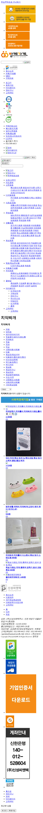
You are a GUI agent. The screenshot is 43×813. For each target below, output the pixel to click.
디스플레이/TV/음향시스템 (28, 276)
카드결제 (9, 183)
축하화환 (14, 283)
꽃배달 (8, 281)
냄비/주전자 (16, 215)
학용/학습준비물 (13, 263)
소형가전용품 (28, 208)
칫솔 (31, 246)
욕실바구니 (15, 256)
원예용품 (14, 230)
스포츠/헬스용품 (27, 235)
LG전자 (9, 139)
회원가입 (9, 85)
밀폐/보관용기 (16, 218)
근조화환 (22, 283)
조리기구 (33, 218)
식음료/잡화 (11, 203)
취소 (33, 157)
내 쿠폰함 (15, 304)
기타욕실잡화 (25, 261)
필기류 (24, 190)
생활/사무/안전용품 (19, 205)
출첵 (12, 306)
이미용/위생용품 (25, 230)
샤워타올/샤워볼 (17, 248)
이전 (8, 612)
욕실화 (38, 253)
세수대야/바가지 (24, 243)
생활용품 (9, 223)
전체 (8, 329)
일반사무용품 (11, 131)
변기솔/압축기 (21, 253)
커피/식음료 (32, 205)
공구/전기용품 (16, 225)
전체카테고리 (11, 126)
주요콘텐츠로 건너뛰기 (11, 2)
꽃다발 (29, 283)
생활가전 (33, 233)
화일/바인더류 (29, 188)
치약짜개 (25, 246)
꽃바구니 (37, 283)
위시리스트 (15, 298)
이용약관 (9, 597)
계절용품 (27, 225)
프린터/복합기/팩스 (27, 198)
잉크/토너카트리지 (14, 136)
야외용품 (37, 228)
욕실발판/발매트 (13, 375)
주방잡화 (22, 220)
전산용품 (14, 198)
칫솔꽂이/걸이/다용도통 (16, 337)
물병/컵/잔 (25, 215)
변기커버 (31, 253)
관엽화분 (14, 286)
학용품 (28, 266)
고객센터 (9, 93)
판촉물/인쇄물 (12, 268)
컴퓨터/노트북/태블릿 (20, 273)
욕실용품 (9, 241)
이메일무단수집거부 (14, 602)
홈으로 (8, 791)
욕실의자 (24, 256)
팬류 (29, 220)
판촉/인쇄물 (11, 74)
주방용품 (9, 213)
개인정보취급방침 (13, 600)
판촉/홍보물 (11, 134)
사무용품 (9, 185)
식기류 (26, 218)
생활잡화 (17, 228)
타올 (27, 248)
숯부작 (34, 286)
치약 (35, 246)
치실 (40, 246)
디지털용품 (10, 195)
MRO (8, 76)
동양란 (21, 286)
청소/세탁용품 (23, 233)
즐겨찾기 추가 (12, 141)
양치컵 (13, 243)
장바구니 (9, 90)
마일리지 (14, 301)
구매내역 (14, 293)
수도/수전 (17, 258)
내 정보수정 (16, 291)
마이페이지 (10, 88)
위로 (8, 614)
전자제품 (9, 271)
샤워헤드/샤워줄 (28, 258)
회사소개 (9, 71)
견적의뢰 (9, 78)
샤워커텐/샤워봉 (13, 382)
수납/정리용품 (27, 228)
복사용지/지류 (12, 129)
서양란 (28, 286)
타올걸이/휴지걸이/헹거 (23, 251)
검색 (8, 796)
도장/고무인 (11, 180)
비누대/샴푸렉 (12, 360)
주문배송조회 (13, 176)
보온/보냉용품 (36, 215)
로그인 (8, 83)
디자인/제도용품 (17, 266)
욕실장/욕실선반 (13, 355)
